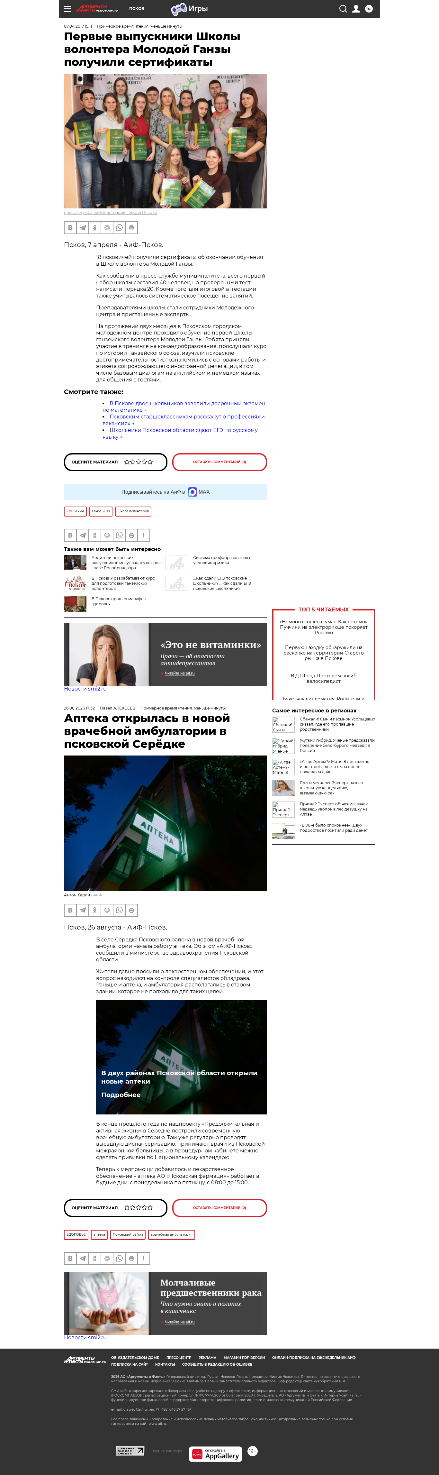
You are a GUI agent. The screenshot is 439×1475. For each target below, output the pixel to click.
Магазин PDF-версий (244, 1358)
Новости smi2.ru (85, 689)
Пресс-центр (178, 1358)
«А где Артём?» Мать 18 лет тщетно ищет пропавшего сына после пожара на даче (335, 766)
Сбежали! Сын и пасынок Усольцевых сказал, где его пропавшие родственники (337, 724)
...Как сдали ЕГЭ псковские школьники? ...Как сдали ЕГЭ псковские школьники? (222, 583)
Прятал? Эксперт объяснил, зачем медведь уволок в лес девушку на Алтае (334, 809)
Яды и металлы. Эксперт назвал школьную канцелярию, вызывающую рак (331, 787)
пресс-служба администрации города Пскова (110, 212)
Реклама (207, 1358)
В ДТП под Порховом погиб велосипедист (323, 678)
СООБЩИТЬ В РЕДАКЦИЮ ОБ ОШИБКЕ (217, 1364)
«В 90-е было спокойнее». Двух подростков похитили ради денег (334, 828)
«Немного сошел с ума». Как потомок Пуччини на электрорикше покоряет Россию (324, 627)
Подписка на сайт (129, 1364)
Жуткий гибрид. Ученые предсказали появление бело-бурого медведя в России (337, 745)
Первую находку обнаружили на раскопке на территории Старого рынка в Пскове (323, 653)
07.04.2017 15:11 (78, 26)
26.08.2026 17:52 (79, 708)
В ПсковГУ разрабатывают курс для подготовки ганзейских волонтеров (123, 583)
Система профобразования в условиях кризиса (222, 560)
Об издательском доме (135, 1358)
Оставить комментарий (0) (219, 462)
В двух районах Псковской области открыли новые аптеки (179, 1077)
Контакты (165, 1364)
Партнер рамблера (166, 1451)
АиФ (97, 895)
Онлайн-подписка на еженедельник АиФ (314, 1358)
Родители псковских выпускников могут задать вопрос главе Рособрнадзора (126, 562)
